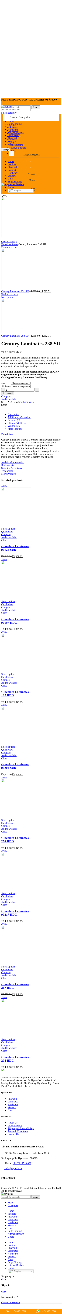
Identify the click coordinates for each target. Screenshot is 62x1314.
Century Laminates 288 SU (15, 335)
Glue (10, 1110)
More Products (15, 428)
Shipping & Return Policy (21, 1128)
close (3, 1279)
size (3, 383)
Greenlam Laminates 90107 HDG (15, 620)
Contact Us (13, 1134)
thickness (6, 386)
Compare (5, 396)
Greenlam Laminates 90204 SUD (15, 766)
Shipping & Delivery (18, 423)
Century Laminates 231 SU (15, 291)
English (17, 190)
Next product (7, 297)
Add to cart (8, 393)
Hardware (13, 1104)
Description (13, 414)
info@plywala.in (13, 1168)
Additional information (19, 417)
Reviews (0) (14, 420)
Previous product (9, 247)
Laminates (12, 244)
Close (4, 540)
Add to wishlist (9, 399)
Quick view (7, 531)
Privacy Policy (15, 1125)
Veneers (12, 1107)
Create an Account (10, 1302)
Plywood (12, 1098)
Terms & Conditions (18, 1131)
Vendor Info (14, 426)
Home (4, 244)
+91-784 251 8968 (22, 1163)
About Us (12, 1122)
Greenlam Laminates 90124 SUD (15, 548)
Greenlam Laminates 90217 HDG (15, 912)
